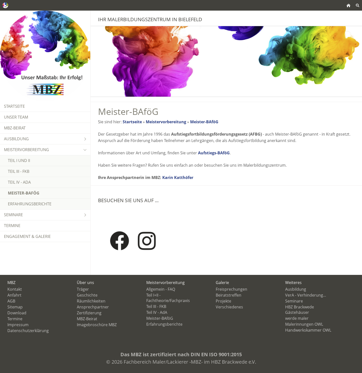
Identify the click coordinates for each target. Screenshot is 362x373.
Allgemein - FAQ (160, 289)
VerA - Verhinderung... (305, 295)
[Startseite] (348, 5)
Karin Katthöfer (177, 177)
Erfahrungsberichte (164, 324)
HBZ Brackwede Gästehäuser (299, 309)
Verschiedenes (229, 307)
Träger (83, 289)
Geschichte (87, 295)
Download (16, 313)
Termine (14, 318)
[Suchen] (357, 5)
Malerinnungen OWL (304, 324)
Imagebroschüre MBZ (97, 324)
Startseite (132, 121)
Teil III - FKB (156, 306)
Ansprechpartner (93, 307)
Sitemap (15, 307)
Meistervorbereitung (166, 121)
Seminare (294, 301)
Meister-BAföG (204, 121)
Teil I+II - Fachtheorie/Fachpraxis (168, 297)
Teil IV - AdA (156, 312)
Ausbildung (295, 289)
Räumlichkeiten (91, 301)
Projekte (223, 301)
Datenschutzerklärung (28, 330)
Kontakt (14, 289)
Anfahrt (14, 295)
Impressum (18, 324)
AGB (11, 301)
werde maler (297, 318)
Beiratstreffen (228, 295)
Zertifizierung (89, 313)
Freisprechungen (231, 289)
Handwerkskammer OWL (308, 330)
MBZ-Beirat (87, 318)
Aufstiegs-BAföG (214, 153)
